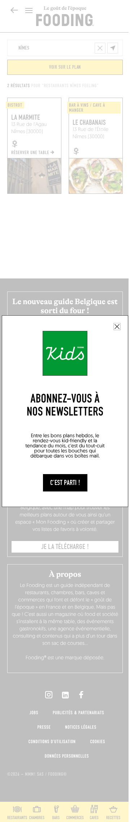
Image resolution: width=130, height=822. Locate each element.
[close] (117, 326)
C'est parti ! (65, 483)
